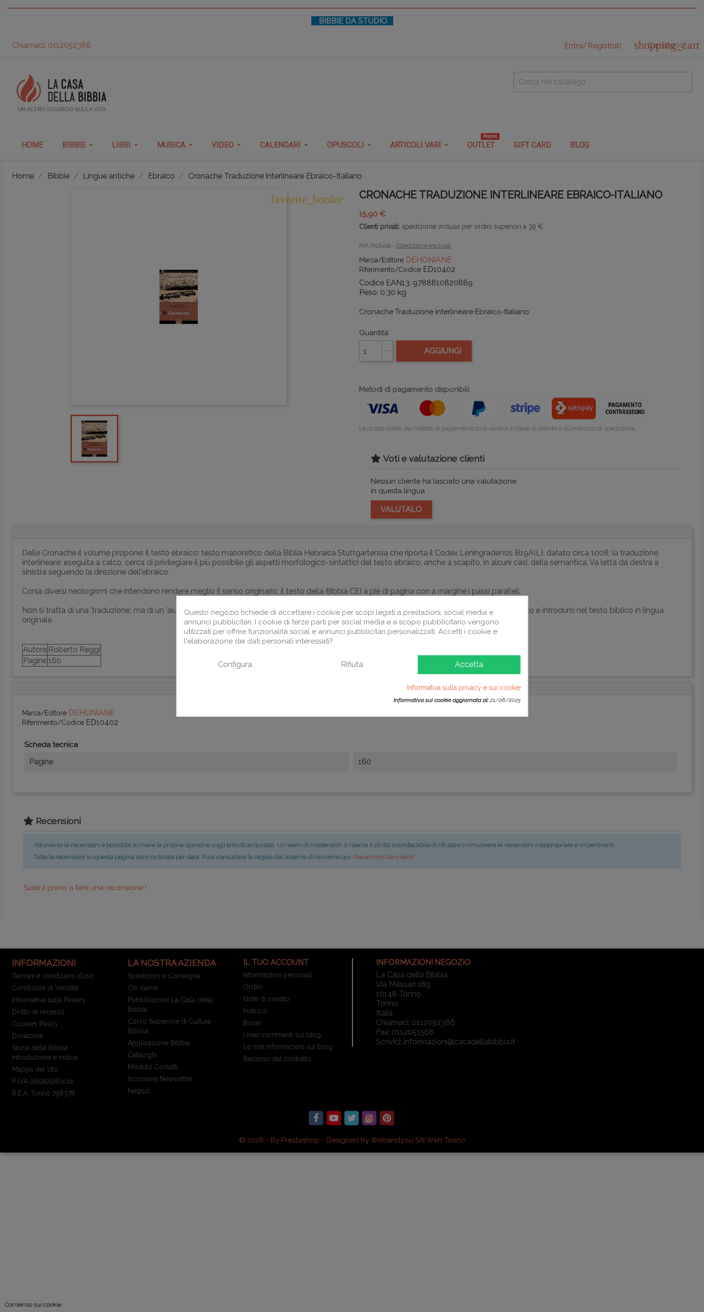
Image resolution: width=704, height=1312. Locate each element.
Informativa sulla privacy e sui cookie (464, 687)
